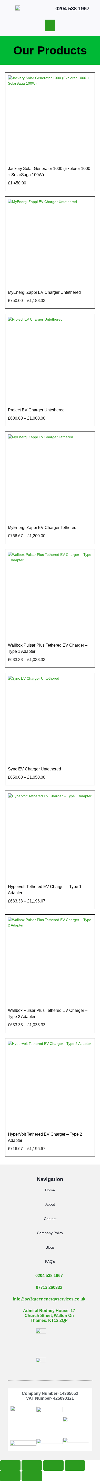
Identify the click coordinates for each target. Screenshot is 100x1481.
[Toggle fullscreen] (32, 1465)
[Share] (53, 1465)
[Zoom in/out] (10, 1465)
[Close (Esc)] (75, 1465)
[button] (50, 25)
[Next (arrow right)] (32, 1476)
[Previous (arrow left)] (10, 1476)
